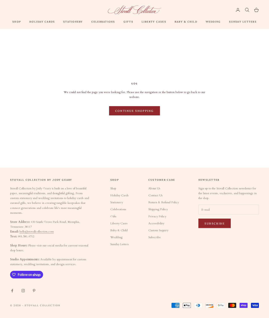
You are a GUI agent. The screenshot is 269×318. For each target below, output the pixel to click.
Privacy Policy (157, 216)
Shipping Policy (158, 209)
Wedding (213, 21)
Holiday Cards (42, 21)
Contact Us (155, 195)
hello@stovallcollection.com (37, 232)
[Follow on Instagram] (23, 291)
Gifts (128, 21)
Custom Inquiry (158, 230)
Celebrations (103, 21)
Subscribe (154, 237)
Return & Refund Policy (163, 202)
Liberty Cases (154, 21)
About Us (154, 188)
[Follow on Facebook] (12, 291)
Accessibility (156, 223)
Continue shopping (134, 110)
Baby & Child (186, 21)
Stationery (73, 21)
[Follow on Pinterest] (34, 291)
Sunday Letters (242, 21)
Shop (16, 21)
